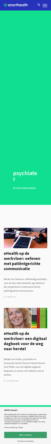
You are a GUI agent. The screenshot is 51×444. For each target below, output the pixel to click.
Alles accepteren (25, 435)
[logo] (16, 5)
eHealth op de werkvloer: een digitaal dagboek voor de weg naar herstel (25, 341)
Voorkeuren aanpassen (25, 441)
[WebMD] (25, 238)
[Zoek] (37, 5)
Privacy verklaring (10, 427)
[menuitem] (37, 5)
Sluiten (20, 427)
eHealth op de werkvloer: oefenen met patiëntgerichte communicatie (22, 261)
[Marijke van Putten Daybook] (25, 318)
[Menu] (43, 5)
